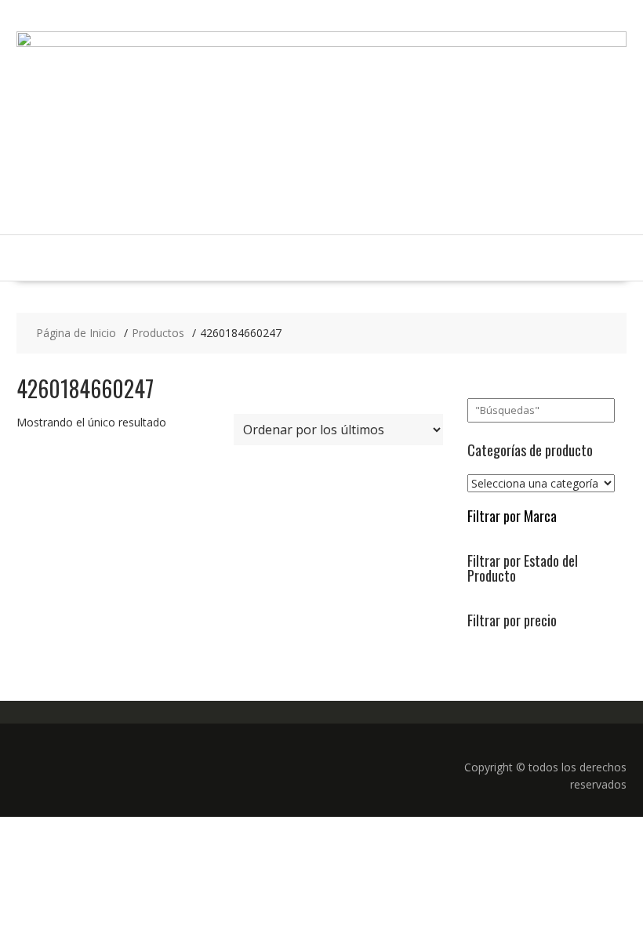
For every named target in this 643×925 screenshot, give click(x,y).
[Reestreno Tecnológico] (321, 42)
